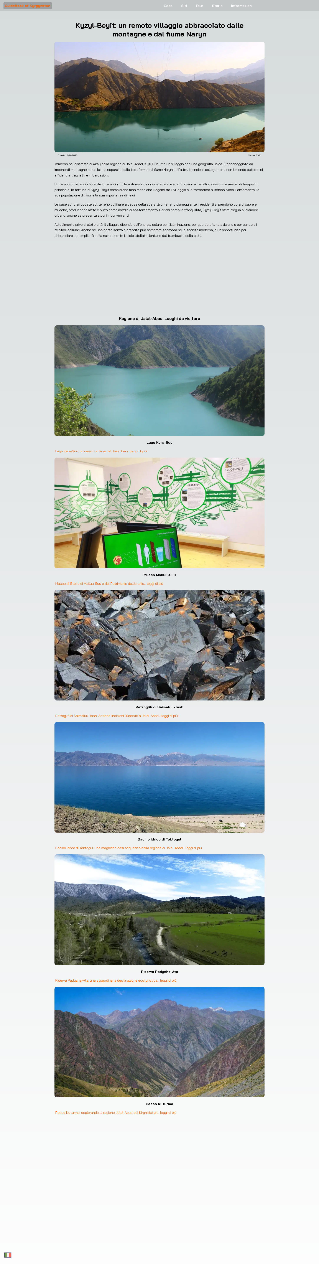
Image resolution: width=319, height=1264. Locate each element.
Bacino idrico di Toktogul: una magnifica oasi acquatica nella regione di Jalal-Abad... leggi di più (128, 848)
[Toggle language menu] (7, 1255)
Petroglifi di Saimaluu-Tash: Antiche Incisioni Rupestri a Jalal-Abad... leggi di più (116, 716)
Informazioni (242, 5)
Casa (168, 5)
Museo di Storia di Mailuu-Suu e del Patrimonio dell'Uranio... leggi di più (109, 583)
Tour (199, 5)
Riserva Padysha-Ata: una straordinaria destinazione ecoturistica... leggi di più (115, 980)
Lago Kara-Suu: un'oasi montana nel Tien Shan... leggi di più (101, 451)
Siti (184, 5)
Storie (217, 5)
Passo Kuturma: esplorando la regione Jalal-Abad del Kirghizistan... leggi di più (115, 1112)
